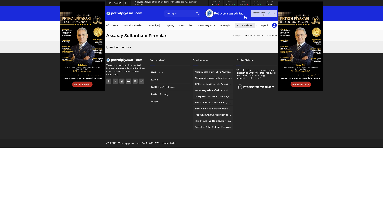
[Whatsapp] (141, 81)
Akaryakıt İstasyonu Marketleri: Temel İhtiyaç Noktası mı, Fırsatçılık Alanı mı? (166, 3)
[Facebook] (108, 81)
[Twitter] (115, 81)
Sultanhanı (272, 35)
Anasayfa (237, 35)
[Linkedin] (128, 81)
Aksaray (259, 35)
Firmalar (249, 35)
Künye (154, 79)
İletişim (155, 101)
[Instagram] (121, 81)
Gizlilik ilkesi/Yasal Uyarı (163, 87)
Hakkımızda (157, 72)
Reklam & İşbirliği (160, 94)
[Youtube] (135, 81)
